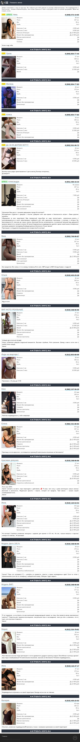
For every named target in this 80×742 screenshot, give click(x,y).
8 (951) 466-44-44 (72, 182)
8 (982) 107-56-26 (72, 389)
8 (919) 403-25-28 (72, 275)
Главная (4, 736)
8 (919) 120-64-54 (72, 503)
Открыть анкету (40, 49)
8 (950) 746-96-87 (72, 236)
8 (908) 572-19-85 (72, 15)
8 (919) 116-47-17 (72, 666)
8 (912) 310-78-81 (72, 629)
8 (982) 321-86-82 (72, 424)
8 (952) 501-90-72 (72, 145)
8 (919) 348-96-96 (72, 310)
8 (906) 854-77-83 (72, 84)
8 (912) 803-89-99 (72, 355)
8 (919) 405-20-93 (72, 701)
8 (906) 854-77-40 (72, 54)
